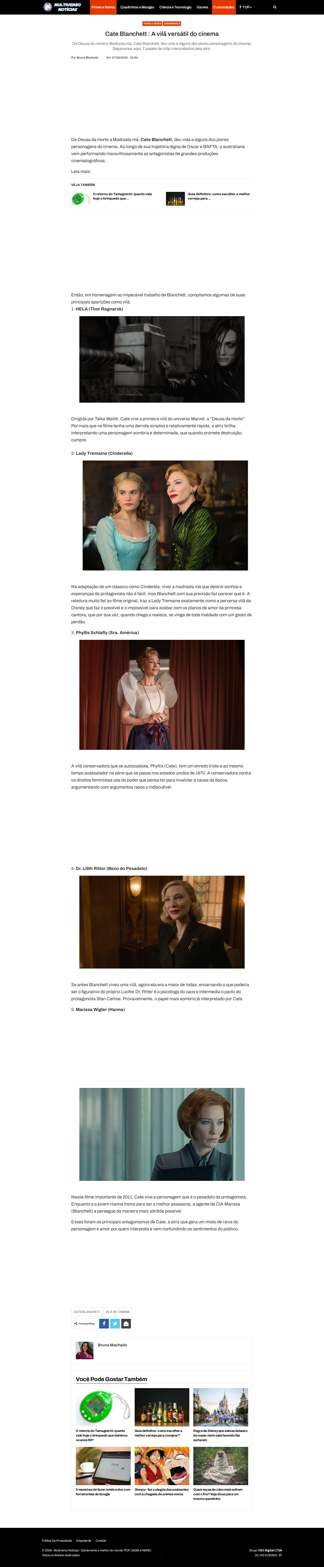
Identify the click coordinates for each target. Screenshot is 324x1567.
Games (202, 7)
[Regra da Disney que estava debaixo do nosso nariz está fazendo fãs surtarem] (220, 1407)
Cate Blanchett (87, 1312)
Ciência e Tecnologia (175, 7)
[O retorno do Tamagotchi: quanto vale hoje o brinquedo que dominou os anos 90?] (80, 199)
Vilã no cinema (118, 1312)
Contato (101, 1540)
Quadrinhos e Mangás (137, 7)
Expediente (83, 1540)
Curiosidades (223, 7)
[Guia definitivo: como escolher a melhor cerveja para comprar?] (175, 199)
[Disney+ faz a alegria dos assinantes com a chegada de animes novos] (162, 1466)
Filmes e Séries (103, 7)
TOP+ (247, 7)
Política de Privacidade (57, 1540)
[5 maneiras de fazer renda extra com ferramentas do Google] (103, 1466)
